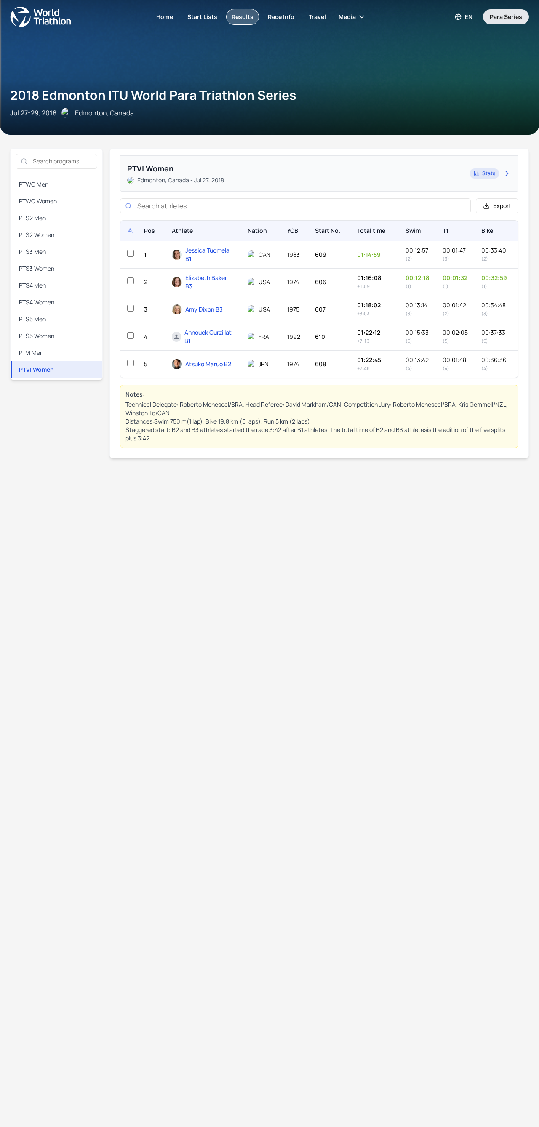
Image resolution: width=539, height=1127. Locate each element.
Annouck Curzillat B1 (208, 336)
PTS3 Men (32, 252)
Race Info (281, 17)
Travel (317, 17)
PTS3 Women (36, 268)
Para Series (506, 17)
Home (164, 17)
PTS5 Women (36, 336)
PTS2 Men (32, 218)
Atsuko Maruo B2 (208, 364)
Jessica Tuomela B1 (207, 254)
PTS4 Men (32, 285)
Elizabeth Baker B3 (206, 282)
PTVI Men (31, 353)
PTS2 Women (36, 235)
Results (242, 17)
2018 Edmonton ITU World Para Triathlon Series (153, 95)
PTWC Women (38, 201)
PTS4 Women (36, 302)
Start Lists (202, 17)
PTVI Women (36, 369)
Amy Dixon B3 (204, 309)
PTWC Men (33, 184)
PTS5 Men (32, 319)
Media (347, 17)
